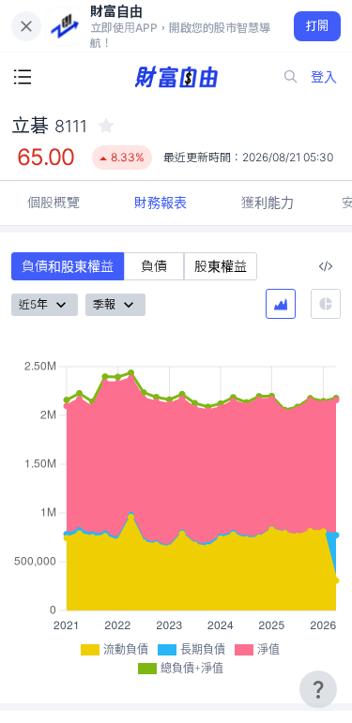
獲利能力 (267, 202)
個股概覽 (53, 202)
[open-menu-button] (22, 77)
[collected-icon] (106, 126)
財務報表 (160, 202)
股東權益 (220, 266)
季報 (104, 304)
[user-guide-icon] (318, 689)
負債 (154, 266)
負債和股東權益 (68, 266)
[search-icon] (291, 76)
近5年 (33, 304)
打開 (317, 26)
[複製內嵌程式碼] (326, 266)
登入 (324, 76)
